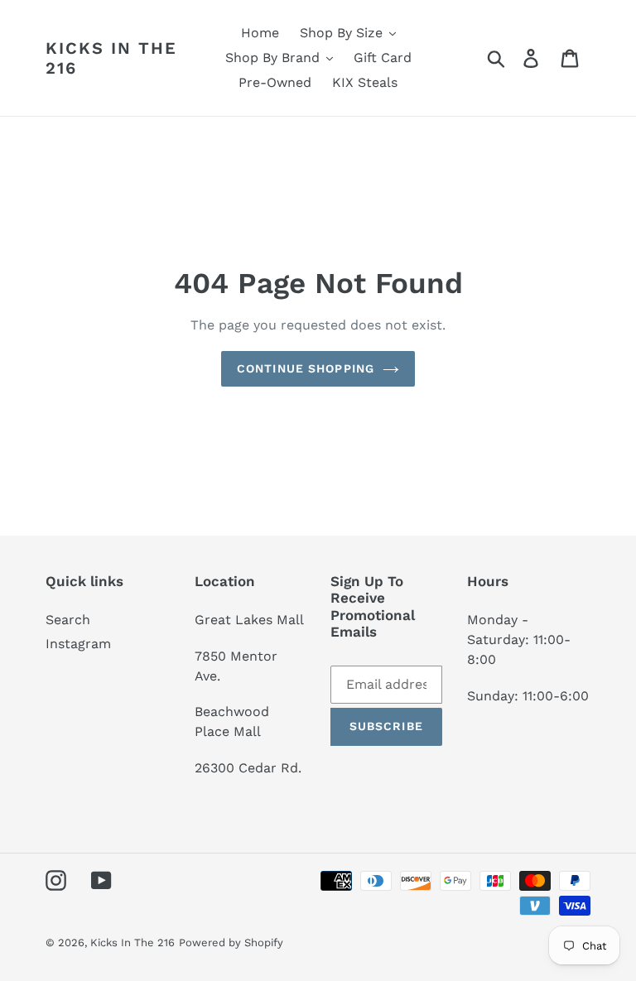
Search (68, 620)
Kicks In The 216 (111, 58)
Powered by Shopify (231, 942)
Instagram (78, 644)
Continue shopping (305, 368)
